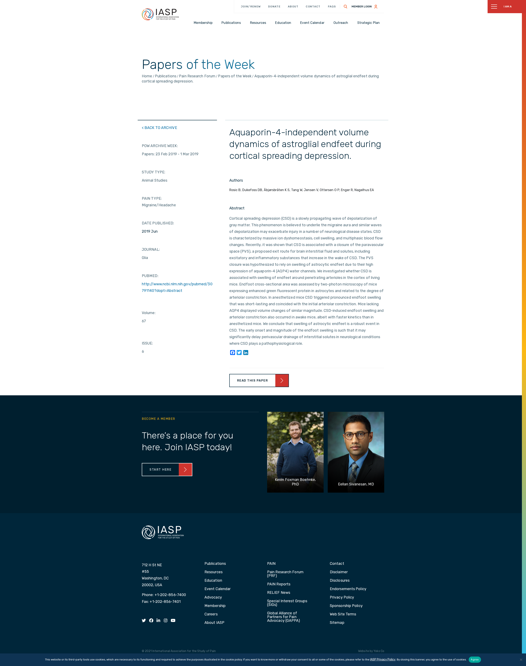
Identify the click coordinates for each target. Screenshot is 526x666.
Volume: (149, 313)
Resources (213, 572)
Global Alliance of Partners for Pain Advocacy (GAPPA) (283, 617)
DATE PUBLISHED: (158, 223)
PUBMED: (150, 276)
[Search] (345, 6)
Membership (215, 606)
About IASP (214, 623)
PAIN (271, 564)
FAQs (332, 6)
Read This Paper (252, 380)
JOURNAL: (151, 249)
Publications (215, 564)
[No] (521, 660)
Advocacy (213, 597)
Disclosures (340, 581)
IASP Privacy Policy (383, 659)
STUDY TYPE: (153, 172)
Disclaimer (339, 572)
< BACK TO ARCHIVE (159, 127)
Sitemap (337, 623)
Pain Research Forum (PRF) (285, 574)
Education (213, 581)
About (293, 6)
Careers (211, 614)
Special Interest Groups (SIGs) (287, 603)
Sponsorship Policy (346, 606)
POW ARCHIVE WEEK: (160, 146)
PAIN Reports (278, 584)
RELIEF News (278, 593)
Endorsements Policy (348, 589)
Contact (313, 6)
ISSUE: (147, 343)
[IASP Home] (160, 14)
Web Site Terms (343, 614)
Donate (274, 6)
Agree (475, 659)
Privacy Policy (342, 597)
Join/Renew (251, 6)
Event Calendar (217, 589)
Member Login (362, 6)
